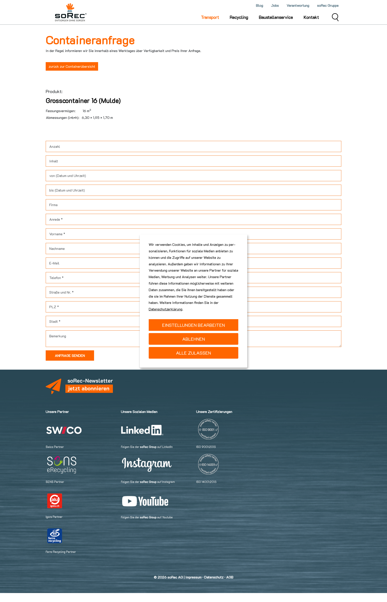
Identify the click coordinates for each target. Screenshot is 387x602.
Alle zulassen (193, 353)
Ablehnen (193, 339)
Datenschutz (214, 577)
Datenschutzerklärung (165, 309)
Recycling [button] (239, 17)
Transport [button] (210, 17)
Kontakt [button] (311, 17)
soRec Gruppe (328, 5)
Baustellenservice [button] (276, 17)
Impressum (193, 577)
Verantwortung (298, 5)
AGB (229, 577)
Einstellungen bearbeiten (193, 325)
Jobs (275, 5)
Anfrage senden (70, 355)
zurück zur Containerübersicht (72, 66)
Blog (259, 5)
